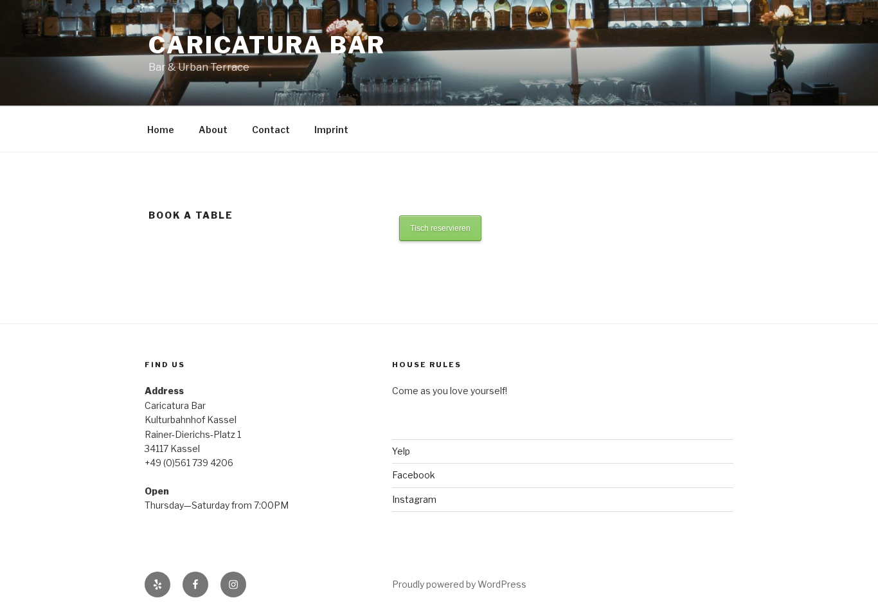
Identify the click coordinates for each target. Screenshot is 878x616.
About (213, 129)
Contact (271, 129)
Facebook (413, 474)
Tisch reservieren (440, 228)
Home (160, 129)
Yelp (401, 451)
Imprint (331, 129)
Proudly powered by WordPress (459, 584)
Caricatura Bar (267, 45)
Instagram (414, 499)
